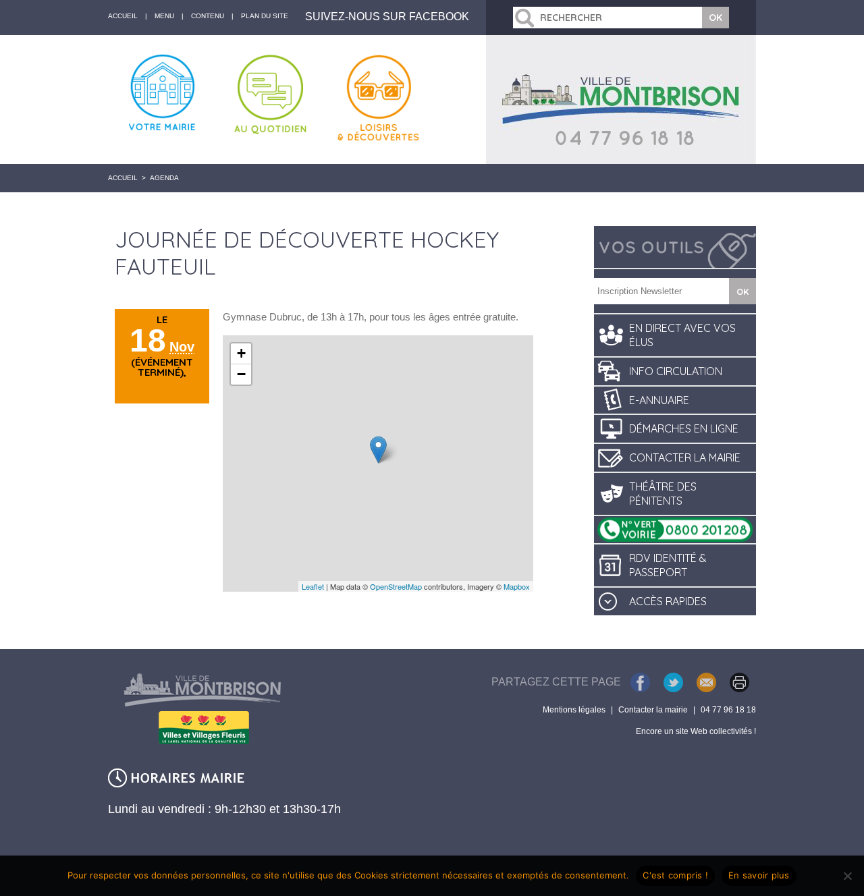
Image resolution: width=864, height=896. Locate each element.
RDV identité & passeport (668, 565)
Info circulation (675, 371)
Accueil (123, 177)
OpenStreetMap (396, 586)
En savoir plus (759, 875)
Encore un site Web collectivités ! (696, 731)
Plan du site (264, 16)
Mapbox (517, 586)
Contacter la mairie (684, 457)
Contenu (207, 16)
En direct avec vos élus (682, 335)
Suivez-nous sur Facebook (387, 16)
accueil (123, 16)
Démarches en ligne (683, 428)
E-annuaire (659, 400)
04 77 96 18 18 (728, 710)
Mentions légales (574, 710)
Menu (164, 16)
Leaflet (313, 586)
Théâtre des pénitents (663, 493)
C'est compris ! (675, 875)
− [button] (241, 374)
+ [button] (241, 353)
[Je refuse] (847, 876)
